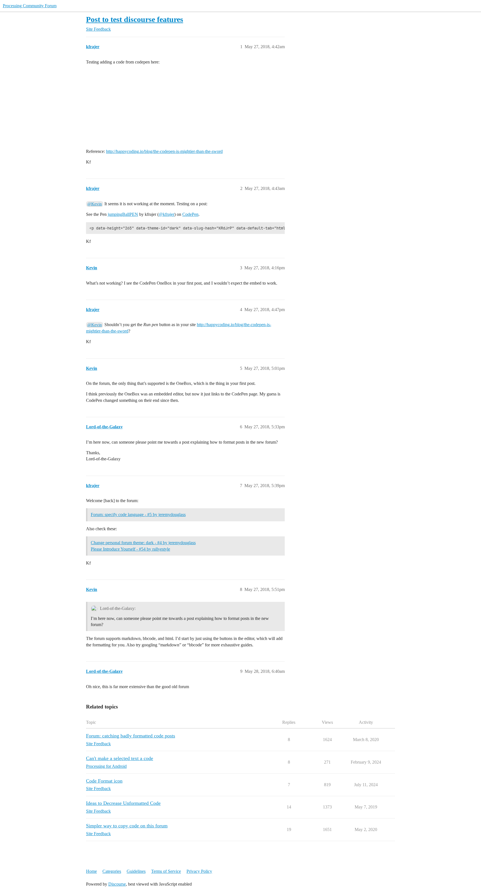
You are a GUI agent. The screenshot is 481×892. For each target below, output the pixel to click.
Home (91, 871)
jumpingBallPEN (123, 214)
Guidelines (136, 871)
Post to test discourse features (134, 19)
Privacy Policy (199, 871)
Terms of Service (166, 871)
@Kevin (94, 204)
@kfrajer (166, 214)
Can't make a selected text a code (119, 758)
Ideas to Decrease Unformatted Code (123, 803)
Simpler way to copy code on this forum (127, 826)
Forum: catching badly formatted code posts (130, 736)
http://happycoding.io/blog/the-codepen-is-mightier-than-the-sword (164, 151)
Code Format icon (104, 781)
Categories (111, 871)
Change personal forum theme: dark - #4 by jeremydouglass (143, 542)
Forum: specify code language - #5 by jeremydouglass (138, 514)
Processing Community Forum (30, 5)
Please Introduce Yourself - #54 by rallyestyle (130, 549)
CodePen (190, 214)
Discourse (117, 884)
